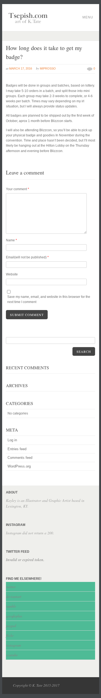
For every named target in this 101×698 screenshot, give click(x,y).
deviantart (13, 596)
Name (11, 240)
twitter (11, 586)
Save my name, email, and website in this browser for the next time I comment (48, 299)
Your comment (17, 189)
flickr (9, 635)
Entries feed (17, 449)
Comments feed (20, 458)
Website (12, 274)
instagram (13, 645)
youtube (12, 654)
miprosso (48, 68)
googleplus (14, 615)
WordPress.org (19, 466)
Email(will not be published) (27, 257)
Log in (12, 440)
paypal (11, 625)
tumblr (11, 606)
